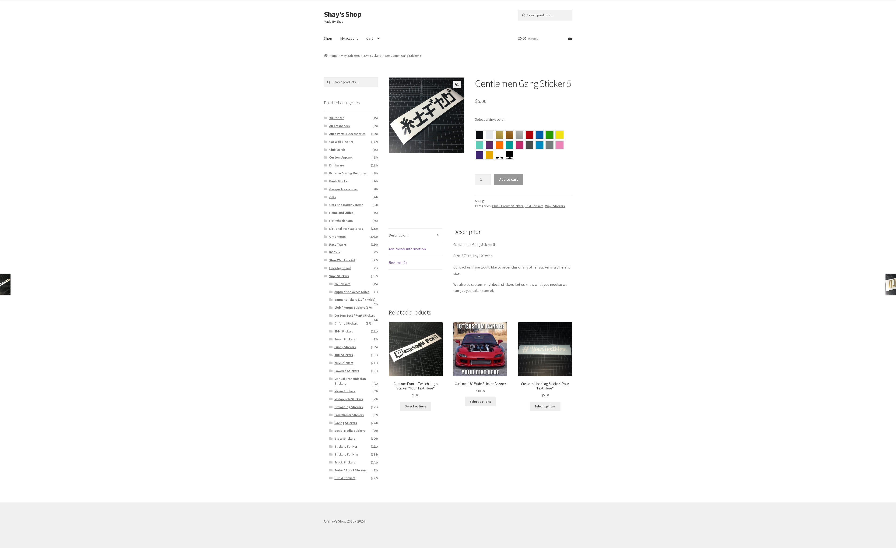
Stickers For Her (345, 446)
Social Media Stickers (349, 430)
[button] (457, 84)
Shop (328, 38)
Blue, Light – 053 (539, 145)
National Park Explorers (346, 228)
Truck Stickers (344, 462)
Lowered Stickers (346, 371)
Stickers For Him (346, 454)
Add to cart (508, 179)
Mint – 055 (479, 145)
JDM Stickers (372, 55)
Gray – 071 (549, 145)
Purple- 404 (479, 155)
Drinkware (336, 165)
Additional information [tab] (407, 249)
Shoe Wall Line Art (342, 260)
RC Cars (334, 252)
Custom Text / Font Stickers (354, 315)
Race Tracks (338, 244)
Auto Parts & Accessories (347, 134)
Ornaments (337, 236)
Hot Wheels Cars (341, 221)
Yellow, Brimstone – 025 (560, 135)
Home (333, 55)
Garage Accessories (343, 189)
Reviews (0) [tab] (398, 262)
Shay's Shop (342, 14)
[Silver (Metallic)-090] (519, 135)
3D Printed (336, 118)
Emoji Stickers (344, 339)
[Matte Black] (509, 155)
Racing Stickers (345, 423)
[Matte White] (499, 155)
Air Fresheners (339, 126)
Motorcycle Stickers (348, 399)
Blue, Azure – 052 (539, 135)
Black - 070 (479, 135)
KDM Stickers (343, 363)
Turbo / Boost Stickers (350, 470)
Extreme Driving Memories (348, 173)
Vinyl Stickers (350, 55)
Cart (369, 38)
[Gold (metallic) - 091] (499, 135)
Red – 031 (529, 135)
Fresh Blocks (338, 181)
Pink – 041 (519, 145)
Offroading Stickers (348, 407)
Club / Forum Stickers (507, 206)
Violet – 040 (489, 145)
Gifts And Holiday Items (346, 205)
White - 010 (489, 135)
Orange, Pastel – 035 (499, 145)
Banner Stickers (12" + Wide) (354, 299)
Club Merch (337, 150)
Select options (415, 406)
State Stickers (344, 438)
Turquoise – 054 (509, 145)
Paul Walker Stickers (349, 415)
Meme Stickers (344, 391)
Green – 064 (549, 135)
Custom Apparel (341, 157)
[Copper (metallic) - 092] (509, 135)
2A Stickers (342, 284)
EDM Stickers (343, 331)
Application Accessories (351, 292)
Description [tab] (398, 235)
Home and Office (341, 213)
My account (349, 38)
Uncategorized (340, 268)
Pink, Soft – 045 (560, 145)
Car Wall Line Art (341, 142)
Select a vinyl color (490, 119)
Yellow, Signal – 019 (489, 155)
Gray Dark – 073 (529, 145)
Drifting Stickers (346, 323)
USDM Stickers (344, 478)
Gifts (332, 197)
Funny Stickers (345, 347)
